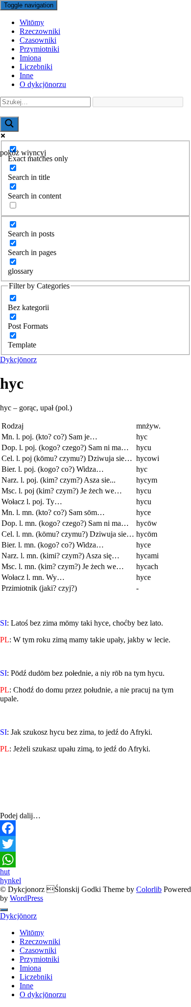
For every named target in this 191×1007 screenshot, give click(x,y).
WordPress (26, 898)
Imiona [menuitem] (30, 968)
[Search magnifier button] (9, 124)
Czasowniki (38, 40)
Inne (26, 75)
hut (5, 871)
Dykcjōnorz (18, 359)
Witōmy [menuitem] (32, 932)
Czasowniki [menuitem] (38, 950)
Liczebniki (36, 66)
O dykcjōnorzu (43, 84)
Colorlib (149, 889)
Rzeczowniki (40, 31)
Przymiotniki (39, 49)
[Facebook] (95, 828)
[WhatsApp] (95, 859)
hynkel (10, 880)
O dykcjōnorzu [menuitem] (43, 994)
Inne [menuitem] (26, 985)
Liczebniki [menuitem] (36, 977)
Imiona (30, 58)
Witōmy (32, 22)
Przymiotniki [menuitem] (39, 959)
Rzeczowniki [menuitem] (40, 941)
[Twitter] (95, 844)
